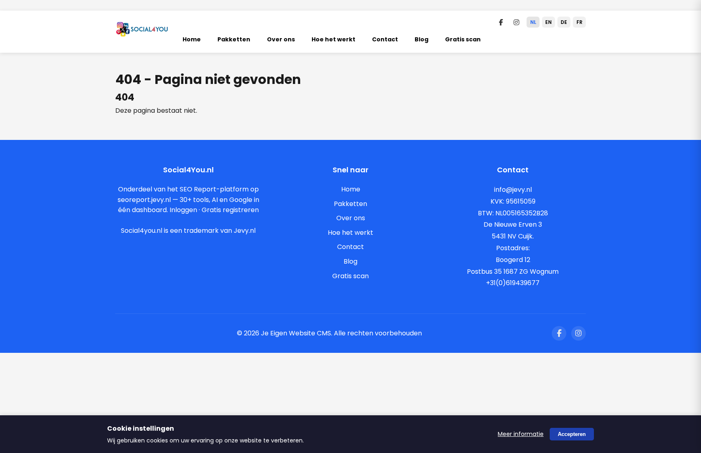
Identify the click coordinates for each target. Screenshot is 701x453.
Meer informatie (521, 434)
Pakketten (233, 39)
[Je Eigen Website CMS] (142, 34)
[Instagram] (516, 22)
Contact (385, 39)
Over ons (281, 39)
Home (192, 39)
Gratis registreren (230, 210)
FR (579, 22)
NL (533, 22)
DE (564, 22)
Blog (421, 39)
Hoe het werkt (333, 39)
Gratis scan (463, 39)
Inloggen (183, 210)
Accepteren (572, 434)
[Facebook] (501, 22)
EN (548, 22)
